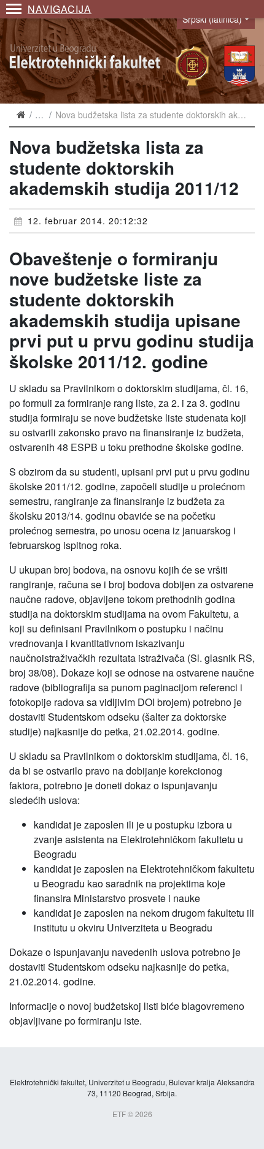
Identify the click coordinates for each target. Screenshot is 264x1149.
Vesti (44, 114)
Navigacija (59, 9)
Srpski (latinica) (212, 19)
